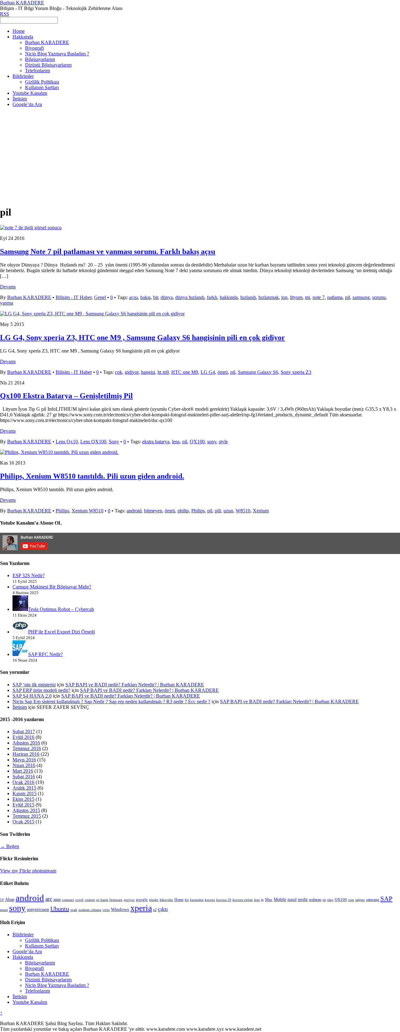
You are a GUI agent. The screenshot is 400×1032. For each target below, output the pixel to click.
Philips (62, 510)
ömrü (223, 372)
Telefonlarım (37, 70)
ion (284, 297)
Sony (114, 441)
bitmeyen (153, 510)
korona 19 (223, 900)
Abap (9, 899)
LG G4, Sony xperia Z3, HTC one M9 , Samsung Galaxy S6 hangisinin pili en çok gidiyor (142, 337)
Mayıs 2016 (24, 759)
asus (57, 899)
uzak (73, 910)
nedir (303, 899)
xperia (141, 908)
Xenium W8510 (87, 510)
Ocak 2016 (23, 782)
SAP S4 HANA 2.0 (32, 696)
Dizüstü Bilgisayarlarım (48, 65)
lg (262, 900)
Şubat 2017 (23, 731)
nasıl (292, 899)
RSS (4, 14)
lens (176, 441)
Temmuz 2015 (26, 816)
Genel (100, 297)
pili (218, 510)
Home (18, 31)
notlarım (315, 899)
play (330, 900)
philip (183, 510)
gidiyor (131, 372)
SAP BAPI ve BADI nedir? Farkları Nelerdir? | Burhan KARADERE (134, 684)
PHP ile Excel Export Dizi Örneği (61, 631)
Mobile (280, 899)
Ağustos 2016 (26, 742)
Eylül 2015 (23, 804)
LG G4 (208, 372)
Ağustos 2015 (26, 810)
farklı (212, 297)
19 (2, 900)
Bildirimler (23, 76)
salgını (360, 900)
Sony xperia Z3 (296, 372)
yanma (6, 303)
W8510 (243, 510)
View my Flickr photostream (28, 870)
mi (307, 297)
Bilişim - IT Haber (74, 297)
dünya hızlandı (189, 297)
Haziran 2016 (25, 754)
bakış (145, 297)
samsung (361, 297)
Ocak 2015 (23, 821)
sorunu (379, 297)
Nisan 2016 (23, 765)
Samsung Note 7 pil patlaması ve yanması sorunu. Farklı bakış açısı (107, 251)
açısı (133, 297)
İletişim (19, 98)
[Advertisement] (200, 156)
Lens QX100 (93, 441)
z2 (155, 909)
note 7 (318, 297)
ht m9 (163, 372)
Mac (268, 899)
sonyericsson (38, 909)
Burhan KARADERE (47, 42)
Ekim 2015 (23, 799)
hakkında (229, 297)
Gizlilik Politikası (42, 81)
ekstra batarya (155, 441)
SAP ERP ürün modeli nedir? (41, 690)
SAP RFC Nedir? (45, 654)
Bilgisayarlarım (40, 59)
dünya (167, 297)
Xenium (261, 510)
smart (4, 910)
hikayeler (166, 900)
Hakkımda (22, 36)
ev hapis (102, 900)
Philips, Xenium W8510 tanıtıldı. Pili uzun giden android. (92, 476)
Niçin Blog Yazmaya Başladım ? (57, 53)
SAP (386, 898)
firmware (115, 900)
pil (347, 297)
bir (155, 297)
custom (90, 900)
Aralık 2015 (24, 788)
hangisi (148, 372)
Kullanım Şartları (42, 87)
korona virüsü (242, 900)
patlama (334, 297)
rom (351, 900)
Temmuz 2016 (26, 748)
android (134, 510)
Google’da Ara (27, 104)
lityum (296, 297)
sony (211, 441)
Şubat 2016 (23, 776)
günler (153, 900)
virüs (106, 910)
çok (118, 372)
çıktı (163, 909)
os (324, 899)
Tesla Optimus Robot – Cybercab (61, 609)
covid (79, 900)
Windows (120, 909)
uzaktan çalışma (89, 910)
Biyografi (34, 48)
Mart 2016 (22, 771)
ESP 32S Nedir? (28, 575)
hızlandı (248, 297)
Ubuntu (59, 908)
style (223, 441)
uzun (228, 510)
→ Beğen (9, 846)
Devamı (8, 286)
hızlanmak (268, 297)
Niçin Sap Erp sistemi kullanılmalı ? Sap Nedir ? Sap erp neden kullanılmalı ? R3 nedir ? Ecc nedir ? (111, 701)
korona (210, 900)
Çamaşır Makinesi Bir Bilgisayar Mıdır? (51, 586)
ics (187, 899)
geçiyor (129, 900)
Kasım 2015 (24, 793)
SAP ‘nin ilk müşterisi (34, 684)
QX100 (197, 441)
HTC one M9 (184, 372)
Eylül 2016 (23, 737)
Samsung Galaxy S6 (258, 372)
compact (68, 900)
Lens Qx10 (67, 441)
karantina (196, 900)
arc (48, 899)
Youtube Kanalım (29, 93)
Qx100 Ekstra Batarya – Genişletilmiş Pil (66, 396)
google (142, 899)
